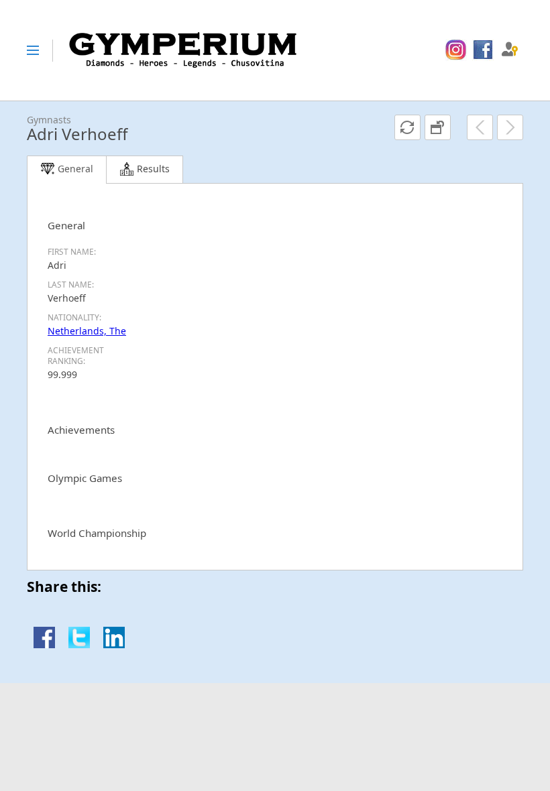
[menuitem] (456, 50)
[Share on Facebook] (44, 644)
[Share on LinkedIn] (114, 644)
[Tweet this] (79, 644)
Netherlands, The (87, 330)
